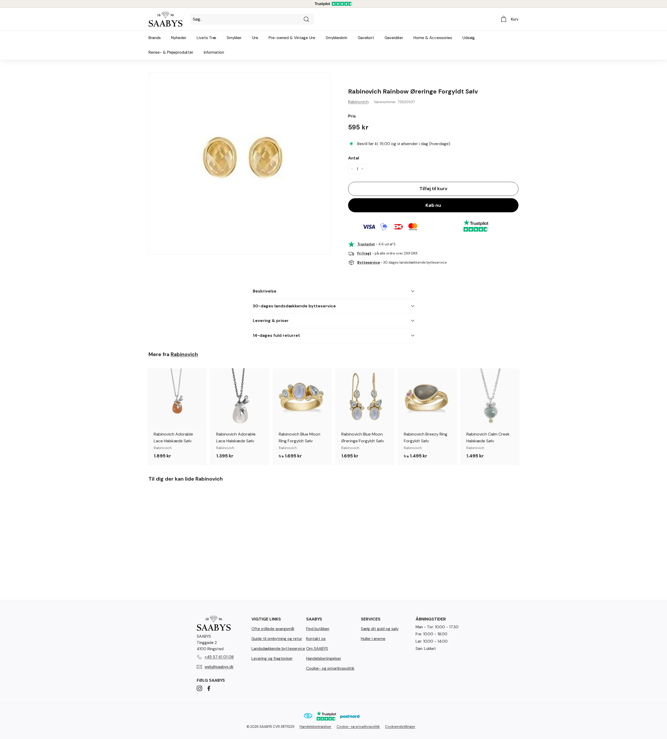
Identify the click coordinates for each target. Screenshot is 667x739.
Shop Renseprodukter (333, 398)
